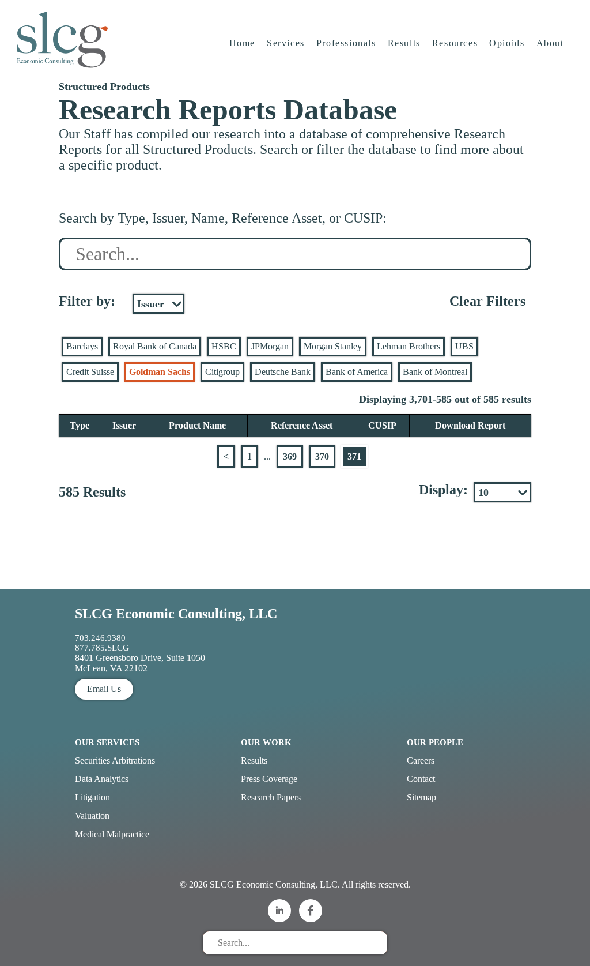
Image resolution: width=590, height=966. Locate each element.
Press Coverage (269, 779)
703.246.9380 (100, 637)
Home (242, 43)
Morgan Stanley (333, 346)
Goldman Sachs (159, 372)
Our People (435, 742)
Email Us (104, 689)
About (550, 43)
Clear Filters (487, 301)
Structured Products (104, 86)
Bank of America (357, 372)
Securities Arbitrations (115, 760)
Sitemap (421, 797)
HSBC (223, 346)
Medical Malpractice (112, 834)
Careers (420, 760)
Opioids (506, 43)
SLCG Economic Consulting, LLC (176, 613)
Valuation (92, 816)
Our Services (107, 742)
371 (354, 456)
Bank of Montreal (435, 372)
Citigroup (222, 372)
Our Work (266, 742)
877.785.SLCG (102, 647)
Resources (455, 43)
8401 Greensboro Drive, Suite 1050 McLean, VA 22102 (140, 663)
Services (286, 43)
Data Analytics (101, 779)
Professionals (346, 43)
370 (322, 456)
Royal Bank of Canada (154, 346)
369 (290, 456)
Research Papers (271, 797)
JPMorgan (270, 346)
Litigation (92, 797)
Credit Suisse (90, 372)
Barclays (82, 346)
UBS (464, 346)
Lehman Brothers (408, 346)
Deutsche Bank (283, 372)
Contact (421, 779)
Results (404, 43)
